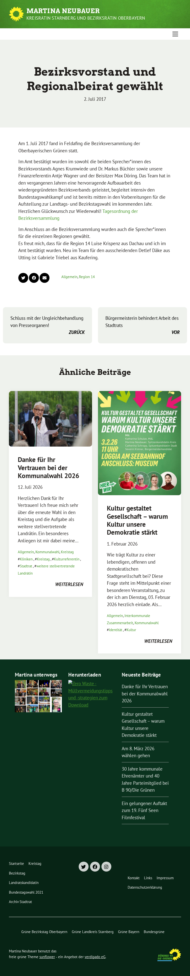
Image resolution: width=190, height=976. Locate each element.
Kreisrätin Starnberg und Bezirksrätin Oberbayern (85, 18)
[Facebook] (95, 867)
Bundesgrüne (154, 931)
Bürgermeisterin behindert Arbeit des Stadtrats (142, 325)
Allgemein (69, 276)
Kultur (131, 629)
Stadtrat (26, 566)
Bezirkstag (17, 873)
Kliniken (26, 559)
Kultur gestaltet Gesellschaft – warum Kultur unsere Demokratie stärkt (137, 520)
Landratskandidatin (24, 882)
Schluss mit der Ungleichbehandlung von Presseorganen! (47, 325)
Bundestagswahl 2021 (26, 892)
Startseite (16, 863)
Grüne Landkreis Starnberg (93, 931)
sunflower (47, 956)
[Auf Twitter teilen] (23, 278)
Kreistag (67, 552)
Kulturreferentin (66, 559)
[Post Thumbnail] (50, 419)
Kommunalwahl (47, 552)
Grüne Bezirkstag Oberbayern (44, 931)
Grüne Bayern (128, 931)
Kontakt (134, 878)
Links (148, 878)
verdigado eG (95, 956)
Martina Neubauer (63, 11)
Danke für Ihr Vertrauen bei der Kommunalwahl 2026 (48, 467)
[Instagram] (106, 867)
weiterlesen (69, 584)
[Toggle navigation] (175, 34)
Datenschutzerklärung (145, 887)
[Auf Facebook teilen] (34, 278)
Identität (115, 629)
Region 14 (87, 276)
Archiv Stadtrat (20, 901)
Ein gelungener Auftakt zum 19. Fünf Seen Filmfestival (144, 810)
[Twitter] (84, 867)
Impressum (165, 878)
